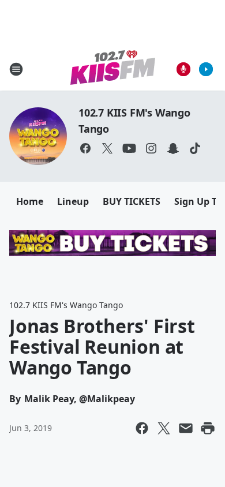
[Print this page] (208, 428)
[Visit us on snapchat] (173, 148)
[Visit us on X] (107, 148)
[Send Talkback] (183, 69)
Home (29, 201)
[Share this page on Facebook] (142, 428)
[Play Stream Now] (206, 69)
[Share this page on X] (164, 428)
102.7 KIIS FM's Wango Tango (66, 304)
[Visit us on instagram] (151, 148)
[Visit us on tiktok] (195, 148)
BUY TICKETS (131, 201)
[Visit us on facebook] (85, 148)
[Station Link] (112, 69)
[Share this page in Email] (186, 428)
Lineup (73, 201)
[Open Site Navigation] (16, 69)
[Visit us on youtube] (129, 148)
